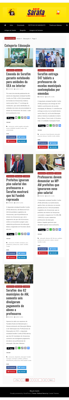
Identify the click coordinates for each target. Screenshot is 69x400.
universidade (9, 130)
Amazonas (10, 70)
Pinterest (12, 141)
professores (16, 244)
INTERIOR (12, 128)
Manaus (45, 136)
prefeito (60, 238)
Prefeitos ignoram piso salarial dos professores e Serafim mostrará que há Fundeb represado (17, 189)
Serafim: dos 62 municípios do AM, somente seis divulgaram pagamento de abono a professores (17, 302)
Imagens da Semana (36, 30)
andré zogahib (19, 126)
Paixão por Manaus (55, 25)
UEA (25, 128)
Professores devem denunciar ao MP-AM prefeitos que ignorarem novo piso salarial (50, 184)
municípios (22, 242)
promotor (47, 240)
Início (11, 25)
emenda (40, 136)
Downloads (20, 25)
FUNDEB (26, 176)
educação (26, 126)
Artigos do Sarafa (10, 30)
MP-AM (52, 238)
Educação (19, 70)
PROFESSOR (9, 360)
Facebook (11, 137)
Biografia (23, 30)
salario (21, 244)
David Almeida (50, 134)
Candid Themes (54, 393)
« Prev (17, 380)
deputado (17, 357)
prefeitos (25, 358)
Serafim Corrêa (20, 128)
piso (27, 242)
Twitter (22, 137)
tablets (58, 136)
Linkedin (22, 141)
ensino (8, 128)
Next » (51, 380)
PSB (22, 360)
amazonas (11, 126)
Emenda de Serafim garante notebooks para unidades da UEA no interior (18, 79)
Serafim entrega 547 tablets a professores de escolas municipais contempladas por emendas (49, 83)
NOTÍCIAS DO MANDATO (36, 25)
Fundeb (17, 242)
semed (56, 240)
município (8, 358)
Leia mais (8, 122)
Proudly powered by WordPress (20, 393)
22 (45, 380)
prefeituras (9, 244)
